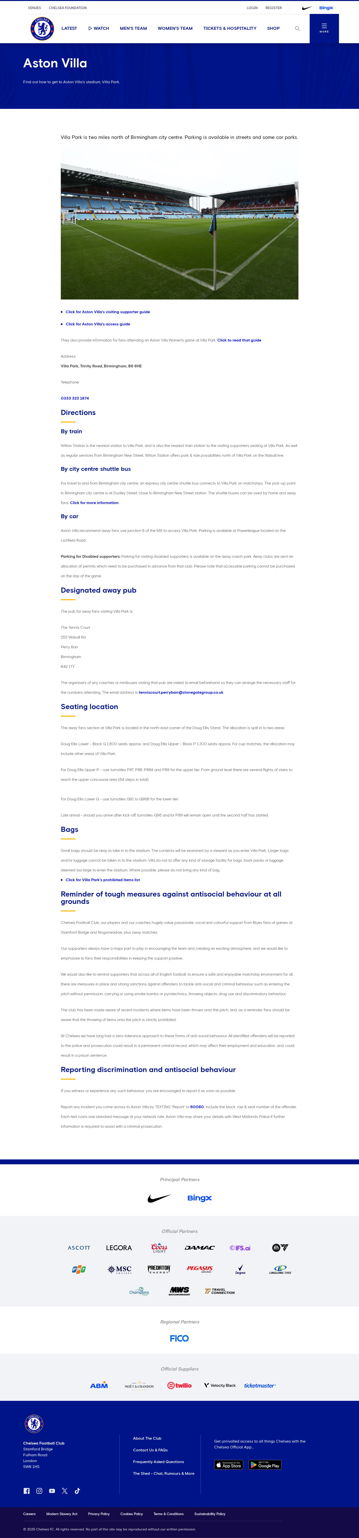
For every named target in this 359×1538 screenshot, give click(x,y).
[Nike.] (307, 8)
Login (252, 8)
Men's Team (133, 28)
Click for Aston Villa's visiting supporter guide (108, 312)
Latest (69, 28)
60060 (197, 1107)
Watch (101, 28)
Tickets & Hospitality (229, 28)
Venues (34, 8)
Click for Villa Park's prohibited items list (103, 880)
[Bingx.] (326, 8)
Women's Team (175, 28)
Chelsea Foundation (68, 8)
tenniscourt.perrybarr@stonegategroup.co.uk (181, 692)
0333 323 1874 (75, 398)
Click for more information (94, 503)
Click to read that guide (239, 340)
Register (273, 8)
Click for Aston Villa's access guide (98, 324)
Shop (273, 28)
